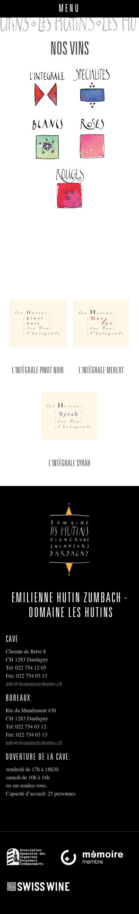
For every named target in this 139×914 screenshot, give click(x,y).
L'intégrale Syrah (69, 462)
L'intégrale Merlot (101, 369)
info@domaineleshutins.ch (34, 683)
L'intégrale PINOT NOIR (38, 369)
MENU (69, 7)
